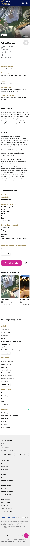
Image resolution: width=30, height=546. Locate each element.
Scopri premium (6, 494)
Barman (3, 393)
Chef (2, 401)
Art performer (5, 332)
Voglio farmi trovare (7, 489)
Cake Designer (5, 396)
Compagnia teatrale (7, 344)
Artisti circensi (5, 335)
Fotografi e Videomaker (8, 361)
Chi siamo (4, 464)
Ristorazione (5, 424)
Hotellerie (4, 421)
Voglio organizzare (6, 478)
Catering (4, 399)
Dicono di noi (5, 467)
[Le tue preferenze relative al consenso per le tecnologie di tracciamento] (28, 409)
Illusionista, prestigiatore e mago (11, 350)
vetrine (9, 9)
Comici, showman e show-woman (11, 341)
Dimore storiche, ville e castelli (10, 415)
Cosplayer (4, 347)
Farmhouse (4, 418)
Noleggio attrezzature (7, 378)
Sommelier (4, 404)
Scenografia (4, 381)
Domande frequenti (7, 480)
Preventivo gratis (11, 263)
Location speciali (6, 413)
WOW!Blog (4, 469)
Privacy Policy (5, 502)
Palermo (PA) (8, 52)
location (14, 9)
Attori (3, 338)
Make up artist (5, 373)
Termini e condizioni (7, 508)
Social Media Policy (7, 511)
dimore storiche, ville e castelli (12, 10)
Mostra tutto (6, 254)
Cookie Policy (5, 505)
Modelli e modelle (6, 375)
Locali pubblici (5, 427)
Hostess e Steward (6, 370)
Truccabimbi (5, 329)
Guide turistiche (6, 364)
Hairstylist (4, 367)
